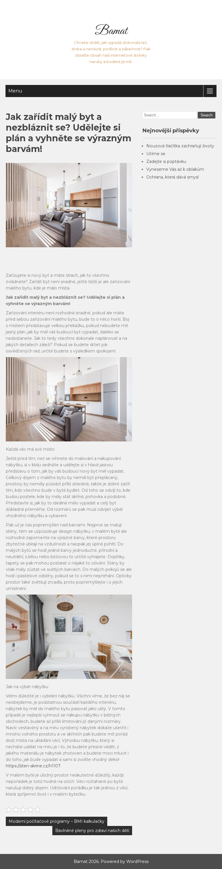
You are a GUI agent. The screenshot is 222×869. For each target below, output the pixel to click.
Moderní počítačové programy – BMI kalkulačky (56, 821)
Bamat (111, 31)
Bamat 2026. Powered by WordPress (111, 861)
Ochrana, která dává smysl (172, 177)
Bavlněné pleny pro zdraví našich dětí (92, 830)
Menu (15, 91)
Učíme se (155, 153)
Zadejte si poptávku (166, 161)
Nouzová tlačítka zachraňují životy (180, 145)
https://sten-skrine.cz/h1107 (33, 765)
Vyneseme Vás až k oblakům (175, 169)
